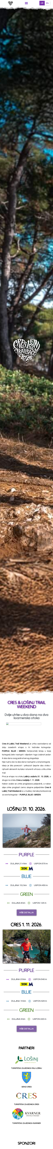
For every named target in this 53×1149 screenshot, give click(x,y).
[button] (26, 3)
